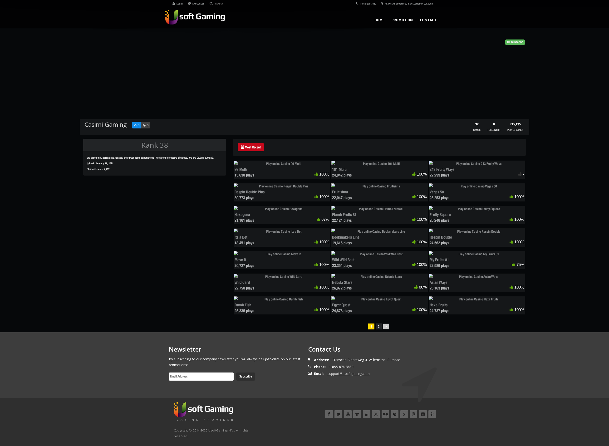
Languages (198, 3)
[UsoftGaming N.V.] (195, 16)
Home (379, 20)
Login (179, 3)
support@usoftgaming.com (349, 373)
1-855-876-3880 (368, 3)
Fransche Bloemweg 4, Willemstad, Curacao (408, 3)
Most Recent (252, 147)
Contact (428, 20)
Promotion (402, 20)
